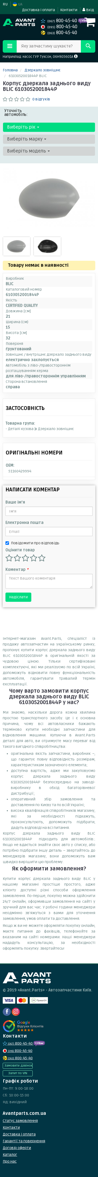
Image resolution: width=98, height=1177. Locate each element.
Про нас (10, 1161)
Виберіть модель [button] (27, 151)
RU (5, 4)
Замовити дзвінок (18, 1066)
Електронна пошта (24, 522)
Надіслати (18, 597)
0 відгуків (41, 99)
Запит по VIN (17, 1073)
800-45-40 (62, 21)
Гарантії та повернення (24, 1141)
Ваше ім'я (15, 502)
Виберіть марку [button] (25, 139)
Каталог (10, 1154)
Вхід (89, 10)
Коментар (16, 569)
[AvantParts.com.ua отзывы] (24, 1026)
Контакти (68, 10)
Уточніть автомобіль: (16, 112)
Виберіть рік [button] (21, 127)
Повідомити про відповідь (35, 543)
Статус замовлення (20, 1120)
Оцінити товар (20, 550)
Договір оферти (17, 1148)
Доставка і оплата (38, 10)
